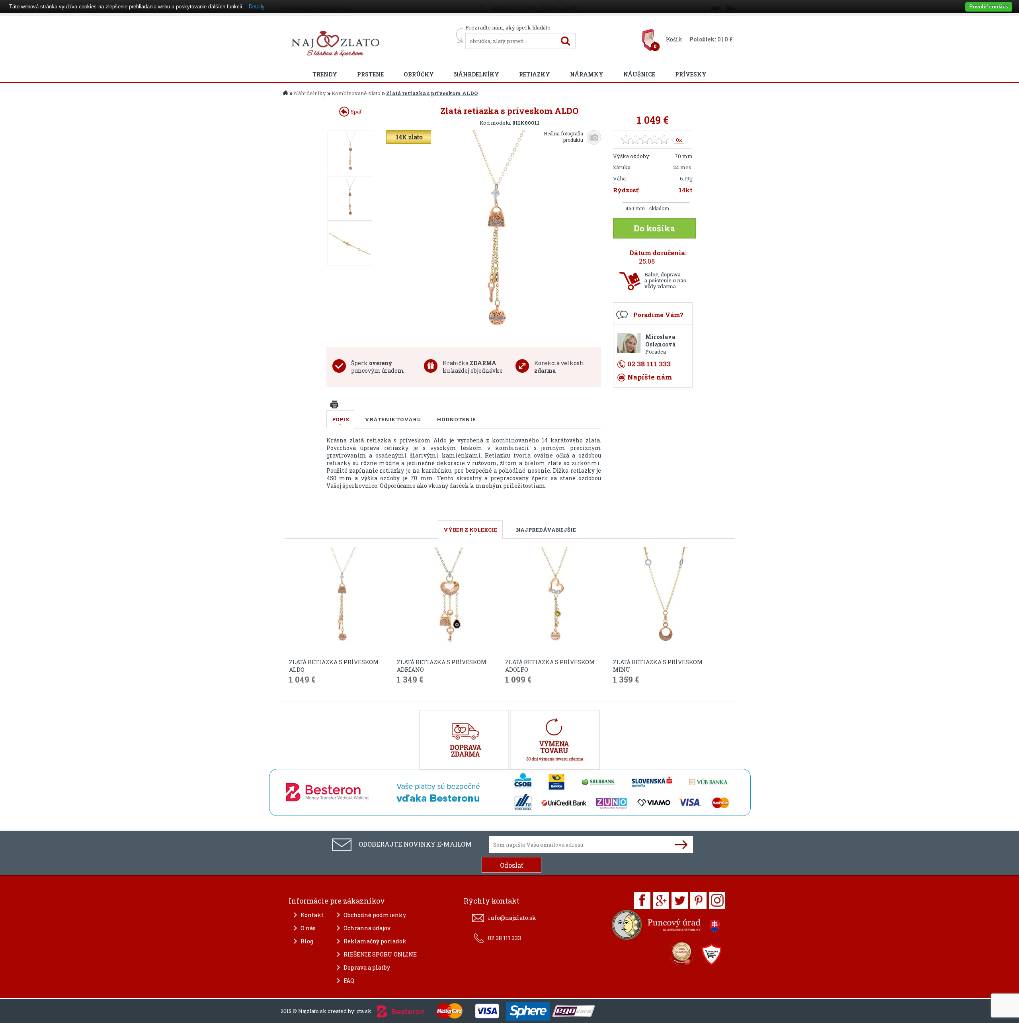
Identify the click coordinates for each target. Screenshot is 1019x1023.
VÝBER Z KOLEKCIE (470, 529)
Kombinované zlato (356, 93)
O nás (308, 928)
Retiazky (534, 74)
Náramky (586, 74)
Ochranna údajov (367, 928)
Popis (340, 419)
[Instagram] (717, 900)
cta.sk (364, 1011)
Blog (307, 941)
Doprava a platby (367, 967)
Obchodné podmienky (375, 915)
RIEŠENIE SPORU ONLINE (380, 954)
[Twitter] (679, 900)
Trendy (324, 74)
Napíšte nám (649, 376)
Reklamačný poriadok (375, 941)
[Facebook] (642, 900)
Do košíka (654, 228)
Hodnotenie (456, 419)
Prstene (370, 74)
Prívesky (691, 74)
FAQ (349, 980)
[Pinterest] (698, 900)
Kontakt (312, 915)
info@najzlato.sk (512, 917)
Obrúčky (419, 74)
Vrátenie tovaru (393, 419)
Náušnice (639, 74)
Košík (674, 39)
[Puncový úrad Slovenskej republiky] (666, 926)
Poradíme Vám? (658, 315)
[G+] (661, 900)
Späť (355, 111)
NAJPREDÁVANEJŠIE (546, 529)
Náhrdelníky (476, 74)
